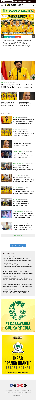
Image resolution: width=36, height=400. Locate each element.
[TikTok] (25, 385)
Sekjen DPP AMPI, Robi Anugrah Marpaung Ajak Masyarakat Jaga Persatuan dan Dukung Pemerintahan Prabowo (23, 169)
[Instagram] (18, 385)
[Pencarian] (33, 4)
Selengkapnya (18, 235)
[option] (18, 32)
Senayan (6, 37)
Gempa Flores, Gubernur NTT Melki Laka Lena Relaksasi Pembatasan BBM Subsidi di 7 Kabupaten (23, 228)
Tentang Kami (9, 391)
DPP (2, 82)
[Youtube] (21, 385)
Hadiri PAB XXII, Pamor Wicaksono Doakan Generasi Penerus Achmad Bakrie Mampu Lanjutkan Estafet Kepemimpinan (23, 157)
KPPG (14, 141)
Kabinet (15, 211)
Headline (12, 37)
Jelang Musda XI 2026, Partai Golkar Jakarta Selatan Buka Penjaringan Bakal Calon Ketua (17, 259)
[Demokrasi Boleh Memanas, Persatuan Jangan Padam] (27, 96)
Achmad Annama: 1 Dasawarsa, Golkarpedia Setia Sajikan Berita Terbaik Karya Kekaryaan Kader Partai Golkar (23, 193)
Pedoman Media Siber (24, 393)
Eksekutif (20, 211)
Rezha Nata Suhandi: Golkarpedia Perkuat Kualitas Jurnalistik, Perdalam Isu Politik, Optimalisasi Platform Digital (8, 103)
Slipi (5, 82)
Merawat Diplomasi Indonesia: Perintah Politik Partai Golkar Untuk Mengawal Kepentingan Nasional (16, 87)
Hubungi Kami (26, 391)
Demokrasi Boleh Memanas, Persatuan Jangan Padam (25, 103)
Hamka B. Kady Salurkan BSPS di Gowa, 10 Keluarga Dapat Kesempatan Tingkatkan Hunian (18, 272)
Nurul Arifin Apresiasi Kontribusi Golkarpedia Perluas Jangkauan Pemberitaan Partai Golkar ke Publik (23, 205)
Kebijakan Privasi (10, 393)
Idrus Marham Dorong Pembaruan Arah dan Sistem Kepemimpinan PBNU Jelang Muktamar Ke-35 (17, 265)
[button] (2, 36)
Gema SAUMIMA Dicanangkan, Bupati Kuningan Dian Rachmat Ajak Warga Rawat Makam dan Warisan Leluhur (17, 285)
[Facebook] (11, 385)
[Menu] (2, 4)
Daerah (15, 151)
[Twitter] (14, 385)
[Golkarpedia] (13, 4)
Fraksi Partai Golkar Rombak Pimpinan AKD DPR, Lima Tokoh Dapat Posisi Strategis (17, 43)
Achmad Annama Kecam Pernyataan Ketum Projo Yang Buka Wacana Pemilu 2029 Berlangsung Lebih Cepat (23, 180)
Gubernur (16, 223)
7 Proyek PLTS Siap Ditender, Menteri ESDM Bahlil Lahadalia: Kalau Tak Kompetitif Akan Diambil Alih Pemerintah (24, 216)
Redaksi (17, 391)
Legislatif (18, 37)
